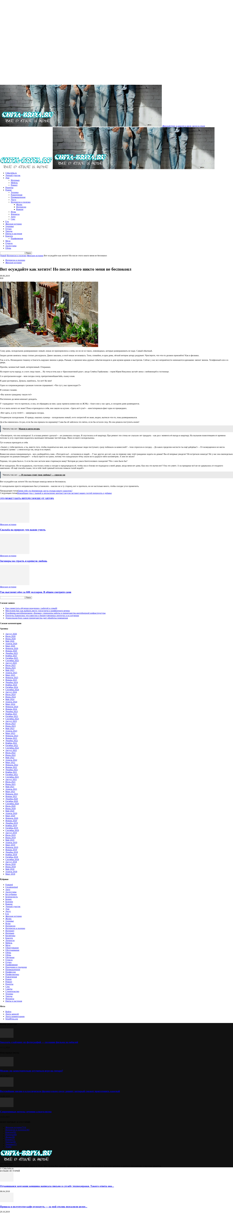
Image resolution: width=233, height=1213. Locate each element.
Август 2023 (11, 721)
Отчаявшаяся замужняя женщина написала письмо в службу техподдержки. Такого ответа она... (57, 1186)
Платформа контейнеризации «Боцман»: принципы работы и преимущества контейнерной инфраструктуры (55, 613)
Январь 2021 (11, 796)
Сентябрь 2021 (12, 777)
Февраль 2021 (11, 794)
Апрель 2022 (11, 760)
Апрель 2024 (11, 702)
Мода (7, 241)
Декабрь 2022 (11, 740)
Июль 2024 (10, 694)
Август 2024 (11, 692)
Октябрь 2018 (11, 857)
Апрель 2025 (11, 673)
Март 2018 (10, 874)
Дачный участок (12, 175)
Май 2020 (9, 811)
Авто (13, 216)
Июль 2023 (10, 723)
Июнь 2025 (10, 668)
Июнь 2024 (10, 697)
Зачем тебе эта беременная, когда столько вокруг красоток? (45, 491)
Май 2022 (9, 757)
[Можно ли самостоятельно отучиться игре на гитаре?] (6, 1065)
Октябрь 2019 (11, 828)
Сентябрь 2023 (12, 719)
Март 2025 (10, 675)
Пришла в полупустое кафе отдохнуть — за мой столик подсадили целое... (43, 1206)
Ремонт (14, 185)
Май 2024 (9, 699)
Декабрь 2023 (11, 711)
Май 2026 (9, 641)
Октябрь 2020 (11, 801)
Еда (7, 221)
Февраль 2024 (11, 706)
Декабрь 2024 (11, 682)
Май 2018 (9, 869)
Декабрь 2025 (11, 653)
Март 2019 (10, 845)
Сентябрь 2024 (12, 690)
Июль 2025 (10, 665)
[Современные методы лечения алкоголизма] (6, 1106)
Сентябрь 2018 (12, 859)
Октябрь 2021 (11, 774)
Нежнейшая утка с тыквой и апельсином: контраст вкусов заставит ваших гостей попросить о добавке (64, 493)
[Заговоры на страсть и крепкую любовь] (14, 553)
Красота (9, 236)
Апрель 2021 (11, 789)
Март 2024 (10, 704)
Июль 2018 (10, 864)
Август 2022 (11, 750)
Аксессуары (10, 246)
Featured (9, 885)
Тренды (8, 231)
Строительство (12, 991)
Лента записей (12, 1014)
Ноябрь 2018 (11, 854)
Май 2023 (9, 728)
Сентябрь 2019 (12, 830)
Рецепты (9, 187)
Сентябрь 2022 (12, 748)
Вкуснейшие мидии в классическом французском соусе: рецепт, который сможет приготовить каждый (60, 1091)
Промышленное (18, 197)
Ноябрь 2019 (11, 825)
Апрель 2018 (11, 871)
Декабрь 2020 (11, 799)
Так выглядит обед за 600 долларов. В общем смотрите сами (35, 592)
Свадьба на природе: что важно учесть (23, 529)
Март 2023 (10, 733)
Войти (8, 1011)
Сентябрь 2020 (12, 804)
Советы (8, 989)
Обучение (9, 957)
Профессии (10, 972)
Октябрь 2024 (11, 687)
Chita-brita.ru (11, 173)
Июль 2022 (10, 753)
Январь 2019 (11, 850)
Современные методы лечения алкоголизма (26, 1111)
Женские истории (13, 224)
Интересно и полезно (20, 202)
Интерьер (15, 180)
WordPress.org (11, 1019)
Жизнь (19, 204)
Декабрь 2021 (11, 770)
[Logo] (26, 168)
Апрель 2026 (11, 643)
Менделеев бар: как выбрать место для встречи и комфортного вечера (37, 611)
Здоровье (9, 226)
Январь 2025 (11, 680)
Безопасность (11, 897)
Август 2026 (11, 634)
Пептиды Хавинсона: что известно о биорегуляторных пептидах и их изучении (42, 615)
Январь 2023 (11, 738)
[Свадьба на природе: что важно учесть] (14, 522)
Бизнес (8, 899)
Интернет (9, 931)
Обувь (8, 248)
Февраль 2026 (11, 648)
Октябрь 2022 (11, 745)
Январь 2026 (11, 651)
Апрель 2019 (11, 842)
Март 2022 (10, 762)
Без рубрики (11, 894)
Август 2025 (11, 663)
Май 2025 (9, 670)
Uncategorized (11, 887)
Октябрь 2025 (11, 658)
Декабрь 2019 (11, 823)
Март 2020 (10, 816)
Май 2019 (9, 840)
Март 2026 (10, 646)
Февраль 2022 (11, 765)
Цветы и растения (13, 233)
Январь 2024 (11, 709)
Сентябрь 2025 (12, 660)
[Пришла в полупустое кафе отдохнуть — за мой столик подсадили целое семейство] (6, 1201)
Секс (13, 219)
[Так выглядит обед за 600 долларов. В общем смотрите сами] (14, 584)
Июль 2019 (10, 835)
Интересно (21, 207)
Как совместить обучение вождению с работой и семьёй (31, 608)
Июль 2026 (10, 636)
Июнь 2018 (10, 867)
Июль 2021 (10, 782)
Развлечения (16, 195)
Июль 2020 (10, 806)
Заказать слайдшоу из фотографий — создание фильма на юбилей (39, 1042)
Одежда (9, 243)
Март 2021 (10, 791)
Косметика (10, 935)
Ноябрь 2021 (11, 772)
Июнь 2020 (10, 808)
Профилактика (12, 974)
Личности (10, 940)
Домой (3, 255)
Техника (14, 192)
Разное (8, 190)
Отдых (8, 229)
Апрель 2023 (11, 731)
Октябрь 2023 (11, 716)
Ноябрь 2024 (11, 685)
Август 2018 (11, 862)
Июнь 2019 (10, 837)
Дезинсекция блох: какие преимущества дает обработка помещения (36, 618)
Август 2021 (11, 779)
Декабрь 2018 (11, 852)
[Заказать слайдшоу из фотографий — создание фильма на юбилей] (6, 1037)
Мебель (14, 183)
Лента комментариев (15, 1016)
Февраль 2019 (11, 847)
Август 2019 (11, 833)
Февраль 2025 (11, 677)
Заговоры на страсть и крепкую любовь (23, 561)
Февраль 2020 (11, 818)
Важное (19, 209)
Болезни (9, 901)
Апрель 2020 (11, 813)
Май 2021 (9, 787)
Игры (13, 212)
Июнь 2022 (10, 755)
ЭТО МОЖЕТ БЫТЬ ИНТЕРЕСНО (17, 498)
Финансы (15, 214)
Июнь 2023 (10, 726)
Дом (7, 178)
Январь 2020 (11, 820)
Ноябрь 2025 (11, 656)
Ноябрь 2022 (11, 743)
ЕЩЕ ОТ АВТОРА (44, 498)
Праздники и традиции (16, 967)
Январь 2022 (11, 767)
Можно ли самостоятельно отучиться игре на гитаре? (31, 1070)
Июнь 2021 (10, 784)
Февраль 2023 (11, 736)
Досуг (13, 200)
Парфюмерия (17, 238)
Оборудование (12, 948)
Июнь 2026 (10, 639)
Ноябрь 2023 (11, 714)
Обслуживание (12, 950)
